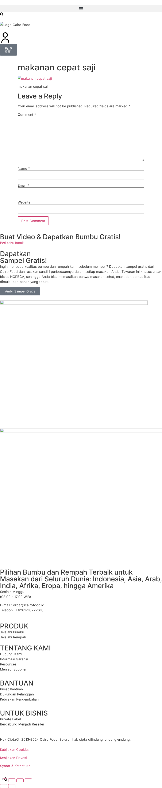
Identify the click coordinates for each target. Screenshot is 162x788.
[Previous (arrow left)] (3, 786)
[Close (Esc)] (28, 780)
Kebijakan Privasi (13, 758)
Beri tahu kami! (12, 243)
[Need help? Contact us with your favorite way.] (5, 779)
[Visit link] (81, 724)
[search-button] (1, 14)
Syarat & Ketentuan (15, 766)
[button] (81, 8)
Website (24, 202)
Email (23, 185)
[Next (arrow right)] (11, 786)
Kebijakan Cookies (14, 749)
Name (24, 168)
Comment (27, 114)
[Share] (20, 780)
